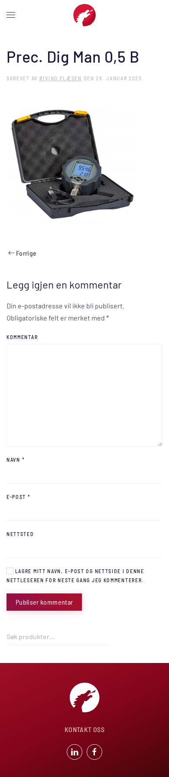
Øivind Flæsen (60, 78)
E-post (18, 497)
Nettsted (20, 534)
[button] (10, 15)
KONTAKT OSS (84, 729)
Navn (15, 460)
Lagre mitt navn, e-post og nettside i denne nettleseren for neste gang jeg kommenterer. (75, 575)
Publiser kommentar (44, 602)
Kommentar (22, 337)
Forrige (26, 253)
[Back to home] (85, 15)
